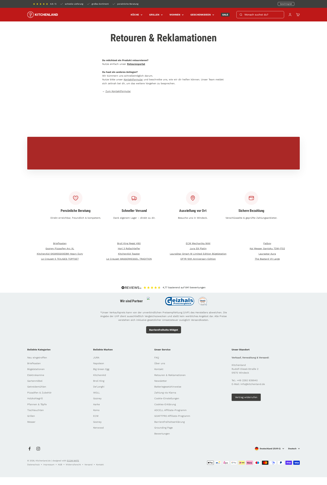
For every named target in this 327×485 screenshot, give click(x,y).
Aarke (96, 404)
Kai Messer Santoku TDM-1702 (267, 248)
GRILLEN (154, 14)
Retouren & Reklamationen (170, 375)
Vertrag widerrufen (246, 397)
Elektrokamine (35, 375)
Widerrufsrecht (73, 464)
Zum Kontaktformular (118, 91)
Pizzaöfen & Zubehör (39, 392)
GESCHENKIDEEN (200, 14)
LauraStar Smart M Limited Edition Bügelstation (198, 253)
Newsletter (160, 380)
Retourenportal (136, 64)
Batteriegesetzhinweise (167, 386)
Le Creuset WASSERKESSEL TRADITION (129, 258)
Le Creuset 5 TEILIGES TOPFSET (60, 258)
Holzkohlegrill (35, 398)
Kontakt (158, 369)
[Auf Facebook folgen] (29, 448)
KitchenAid (99, 375)
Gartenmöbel (34, 380)
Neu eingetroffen (37, 357)
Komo (96, 410)
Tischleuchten (35, 410)
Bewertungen (162, 433)
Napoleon (98, 363)
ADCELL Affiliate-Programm (170, 410)
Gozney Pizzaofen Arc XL (59, 248)
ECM (95, 416)
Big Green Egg (101, 369)
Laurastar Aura (267, 253)
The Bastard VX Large (267, 258)
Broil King (98, 380)
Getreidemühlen (36, 386)
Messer (31, 422)
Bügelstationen (36, 369)
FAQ (156, 357)
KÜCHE (135, 14)
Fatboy (267, 243)
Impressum (48, 464)
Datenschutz (33, 464)
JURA (96, 357)
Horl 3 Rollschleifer (129, 248)
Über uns (159, 363)
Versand (88, 464)
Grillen (31, 416)
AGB (60, 464)
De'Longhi (98, 386)
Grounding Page (163, 427)
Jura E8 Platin (198, 248)
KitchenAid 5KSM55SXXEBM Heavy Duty (60, 253)
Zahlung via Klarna (165, 392)
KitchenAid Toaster (129, 253)
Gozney (97, 398)
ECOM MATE (73, 460)
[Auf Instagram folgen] (38, 448)
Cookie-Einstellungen (166, 398)
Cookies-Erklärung (165, 404)
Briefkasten (60, 243)
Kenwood (98, 427)
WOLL (96, 392)
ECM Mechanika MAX (198, 243)
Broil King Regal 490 (129, 243)
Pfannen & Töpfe (37, 404)
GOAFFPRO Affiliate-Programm (172, 416)
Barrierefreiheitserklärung (169, 422)
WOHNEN (174, 14)
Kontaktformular (133, 79)
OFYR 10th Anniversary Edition (198, 258)
